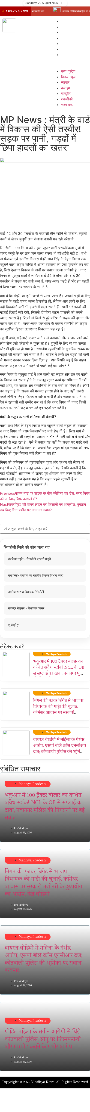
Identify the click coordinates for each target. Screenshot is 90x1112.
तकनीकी (67, 49)
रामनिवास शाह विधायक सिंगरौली (26, 592)
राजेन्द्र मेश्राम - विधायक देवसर (26, 608)
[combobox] (45, 529)
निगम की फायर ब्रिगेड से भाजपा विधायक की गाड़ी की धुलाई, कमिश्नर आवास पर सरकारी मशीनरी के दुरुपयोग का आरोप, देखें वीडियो (58, 712)
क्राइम (65, 38)
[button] (69, 60)
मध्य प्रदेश (68, 21)
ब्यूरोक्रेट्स (14, 625)
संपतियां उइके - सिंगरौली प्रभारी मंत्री (29, 559)
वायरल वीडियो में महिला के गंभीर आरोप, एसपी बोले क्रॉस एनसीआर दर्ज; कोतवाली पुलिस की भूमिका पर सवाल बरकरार (59, 748)
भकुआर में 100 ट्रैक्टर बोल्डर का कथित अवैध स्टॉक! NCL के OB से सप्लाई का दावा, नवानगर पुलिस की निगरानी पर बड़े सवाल (60, 670)
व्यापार (65, 32)
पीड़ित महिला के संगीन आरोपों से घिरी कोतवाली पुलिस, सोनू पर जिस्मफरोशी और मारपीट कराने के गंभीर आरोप (43, 1039)
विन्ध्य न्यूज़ (68, 27)
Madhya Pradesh (32, 784)
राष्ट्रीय (66, 43)
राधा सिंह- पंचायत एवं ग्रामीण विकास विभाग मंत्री (35, 575)
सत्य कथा (67, 54)
